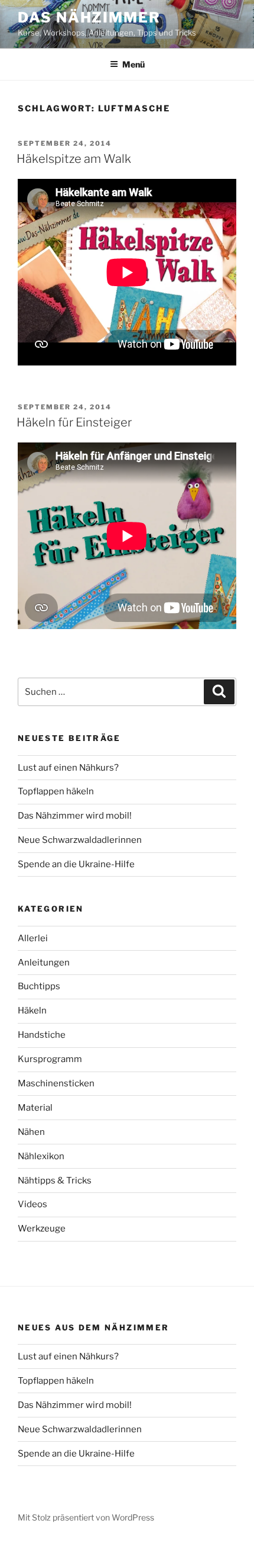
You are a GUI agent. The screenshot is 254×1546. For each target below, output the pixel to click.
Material (35, 1107)
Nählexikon (41, 1156)
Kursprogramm (50, 1059)
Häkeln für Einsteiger (74, 422)
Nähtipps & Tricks (55, 1180)
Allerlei (33, 938)
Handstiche (42, 1034)
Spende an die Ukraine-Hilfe (76, 864)
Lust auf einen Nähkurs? (68, 767)
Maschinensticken (56, 1083)
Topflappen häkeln (56, 791)
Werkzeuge (42, 1228)
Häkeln (32, 1010)
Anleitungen (44, 962)
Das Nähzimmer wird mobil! (75, 815)
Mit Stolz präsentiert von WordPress (86, 1517)
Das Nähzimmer (89, 17)
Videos (32, 1204)
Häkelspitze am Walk (74, 159)
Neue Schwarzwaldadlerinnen (80, 840)
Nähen (31, 1132)
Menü (133, 64)
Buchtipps (39, 986)
